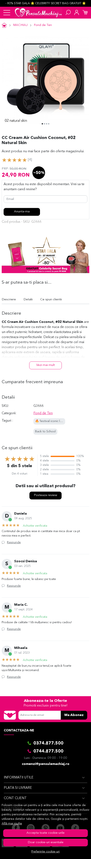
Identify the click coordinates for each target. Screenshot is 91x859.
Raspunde (14, 542)
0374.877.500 (48, 743)
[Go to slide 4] (48, 123)
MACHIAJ (20, 25)
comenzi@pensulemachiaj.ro (45, 764)
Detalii (28, 299)
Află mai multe (12, 823)
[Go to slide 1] (42, 123)
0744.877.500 (48, 751)
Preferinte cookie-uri (45, 851)
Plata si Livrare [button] (18, 788)
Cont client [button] (15, 798)
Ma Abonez (74, 715)
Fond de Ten (43, 25)
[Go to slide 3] (46, 123)
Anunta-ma (22, 211)
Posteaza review (45, 495)
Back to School (45, 431)
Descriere (9, 299)
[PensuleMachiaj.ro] (38, 13)
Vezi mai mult (45, 365)
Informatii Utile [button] (18, 777)
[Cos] (85, 13)
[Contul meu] (76, 13)
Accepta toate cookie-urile (45, 833)
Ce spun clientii (51, 299)
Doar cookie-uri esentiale (45, 842)
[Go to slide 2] (44, 123)
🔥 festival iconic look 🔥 (52, 421)
